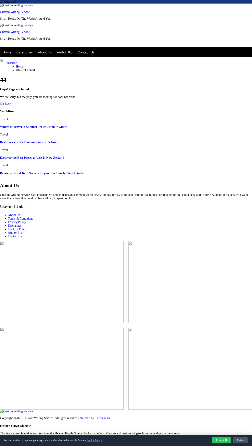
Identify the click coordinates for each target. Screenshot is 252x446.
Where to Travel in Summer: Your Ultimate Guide (33, 126)
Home (7, 52)
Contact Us (86, 52)
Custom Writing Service (15, 12)
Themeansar (102, 418)
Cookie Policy (94, 440)
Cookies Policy (17, 229)
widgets (158, 433)
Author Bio (65, 52)
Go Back (5, 103)
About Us (45, 52)
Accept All (221, 440)
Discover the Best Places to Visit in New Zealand (32, 157)
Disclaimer (14, 225)
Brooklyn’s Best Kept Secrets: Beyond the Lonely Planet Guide (42, 173)
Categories (24, 52)
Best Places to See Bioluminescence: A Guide (29, 142)
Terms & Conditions (20, 218)
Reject (240, 440)
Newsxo (85, 418)
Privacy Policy (17, 222)
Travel (4, 119)
